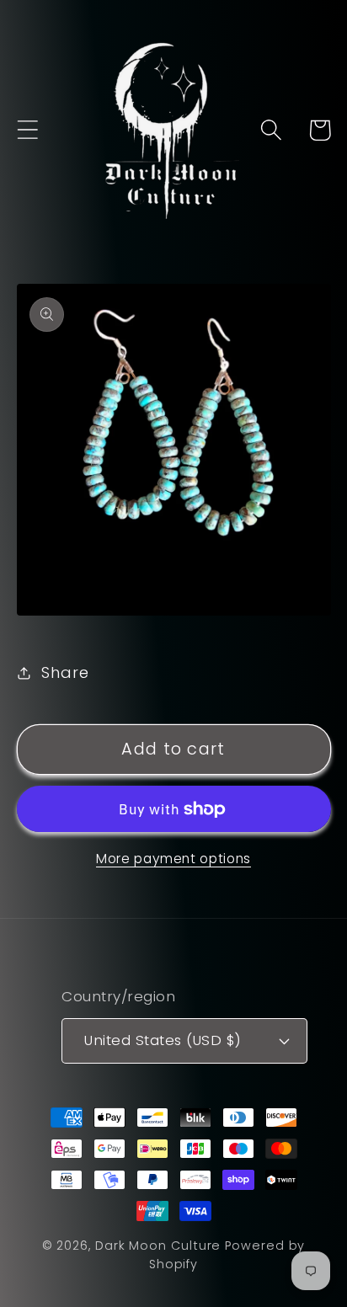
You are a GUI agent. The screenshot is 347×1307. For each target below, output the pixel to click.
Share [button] (64, 672)
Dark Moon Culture (158, 1245)
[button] (27, 130)
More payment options (173, 858)
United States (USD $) (163, 1040)
